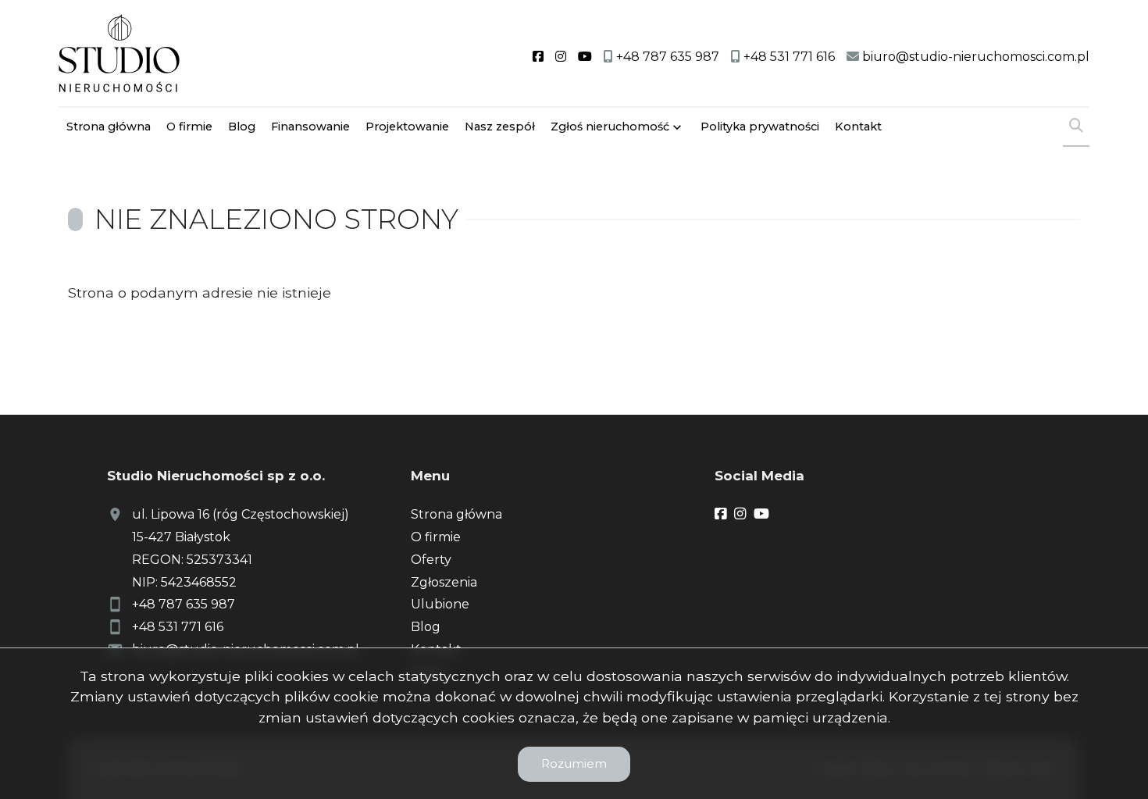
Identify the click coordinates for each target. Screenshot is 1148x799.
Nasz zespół (500, 126)
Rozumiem (574, 763)
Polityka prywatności (760, 126)
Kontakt (858, 126)
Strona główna (108, 126)
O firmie (189, 126)
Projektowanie (407, 126)
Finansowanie (310, 126)
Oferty (431, 559)
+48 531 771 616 (177, 626)
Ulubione (440, 604)
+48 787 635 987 (183, 604)
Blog (241, 126)
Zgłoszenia (444, 582)
